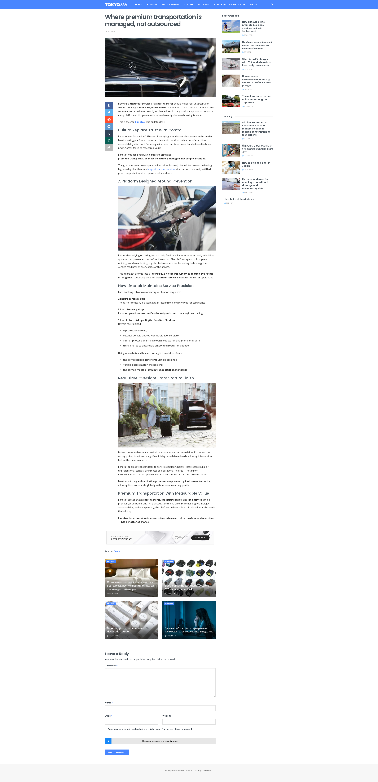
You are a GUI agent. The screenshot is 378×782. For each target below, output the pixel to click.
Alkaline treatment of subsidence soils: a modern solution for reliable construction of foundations (256, 128)
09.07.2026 (248, 69)
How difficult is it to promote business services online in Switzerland (253, 26)
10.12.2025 (247, 89)
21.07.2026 (248, 139)
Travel (138, 4)
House (253, 4)
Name (109, 702)
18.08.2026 (248, 156)
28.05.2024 (248, 35)
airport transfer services (161, 169)
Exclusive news (170, 4)
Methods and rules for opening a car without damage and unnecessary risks (255, 184)
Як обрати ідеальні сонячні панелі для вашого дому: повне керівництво (257, 45)
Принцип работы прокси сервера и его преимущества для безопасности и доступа (189, 629)
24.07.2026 (248, 192)
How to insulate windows (239, 199)
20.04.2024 (248, 106)
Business (152, 4)
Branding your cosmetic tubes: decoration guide (126, 629)
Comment (111, 665)
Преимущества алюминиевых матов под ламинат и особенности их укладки (256, 81)
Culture (188, 4)
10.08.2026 (113, 593)
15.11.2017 (229, 203)
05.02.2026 (110, 31)
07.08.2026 (171, 636)
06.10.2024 (248, 170)
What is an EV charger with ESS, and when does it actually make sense (256, 62)
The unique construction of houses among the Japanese (256, 99)
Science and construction (229, 4)
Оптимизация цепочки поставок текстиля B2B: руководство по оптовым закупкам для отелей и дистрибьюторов (131, 585)
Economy (203, 4)
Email (109, 715)
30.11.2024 (247, 52)
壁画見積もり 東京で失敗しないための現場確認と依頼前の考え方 (257, 148)
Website (166, 715)
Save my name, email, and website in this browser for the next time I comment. (150, 729)
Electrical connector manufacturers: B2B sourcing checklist (187, 587)
